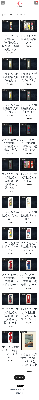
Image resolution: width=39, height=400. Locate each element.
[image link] (19, 4)
